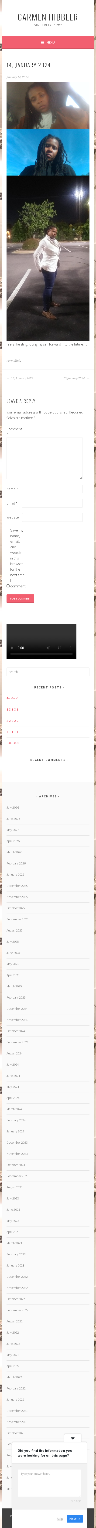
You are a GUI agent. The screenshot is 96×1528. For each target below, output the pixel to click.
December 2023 (17, 1142)
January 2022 (15, 1399)
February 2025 (16, 997)
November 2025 (17, 897)
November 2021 (17, 1422)
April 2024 (13, 1098)
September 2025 (17, 919)
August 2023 (15, 1187)
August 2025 (15, 930)
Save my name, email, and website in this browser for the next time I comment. (17, 558)
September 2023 (17, 1176)
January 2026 (15, 874)
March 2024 (14, 1109)
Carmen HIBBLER (48, 16)
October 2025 (16, 908)
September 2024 (17, 1042)
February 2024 (16, 1120)
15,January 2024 (74, 378)
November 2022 (17, 1288)
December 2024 (17, 1008)
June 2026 (13, 819)
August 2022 (15, 1321)
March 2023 (14, 1243)
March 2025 (14, 986)
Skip (60, 1518)
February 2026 (16, 863)
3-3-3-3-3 (12, 709)
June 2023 (13, 1209)
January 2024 (15, 1131)
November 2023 (17, 1154)
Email (12, 503)
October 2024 (16, 1031)
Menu (51, 42)
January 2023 (15, 1265)
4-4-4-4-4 (12, 698)
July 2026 (13, 807)
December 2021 (17, 1411)
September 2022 (17, 1310)
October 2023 (16, 1165)
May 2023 (13, 1221)
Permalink (13, 361)
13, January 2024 (21, 378)
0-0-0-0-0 (12, 743)
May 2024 (13, 1086)
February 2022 (16, 1388)
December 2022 (17, 1276)
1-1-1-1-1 (12, 732)
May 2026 (13, 830)
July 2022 (13, 1332)
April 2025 (13, 975)
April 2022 (13, 1366)
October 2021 (16, 1433)
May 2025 (13, 964)
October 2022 (16, 1299)
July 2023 (13, 1198)
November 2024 (17, 1020)
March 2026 (14, 852)
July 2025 (13, 941)
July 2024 (13, 1064)
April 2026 (13, 841)
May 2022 (13, 1355)
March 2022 (14, 1377)
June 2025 (13, 953)
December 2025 (17, 886)
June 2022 (13, 1344)
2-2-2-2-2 (12, 720)
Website (13, 517)
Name (12, 489)
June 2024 (13, 1076)
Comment (14, 432)
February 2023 (16, 1254)
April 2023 (13, 1232)
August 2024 (15, 1053)
